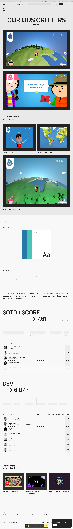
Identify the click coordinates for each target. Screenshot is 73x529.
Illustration (46, 275)
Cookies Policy (5, 522)
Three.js (5, 278)
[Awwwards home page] (26, 525)
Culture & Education (8, 275)
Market (25, 4)
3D (51, 275)
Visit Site (46, 525)
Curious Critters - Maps (42, 152)
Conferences (32, 514)
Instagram (47, 522)
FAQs (45, 512)
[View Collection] (13, 481)
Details (39, 525)
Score (42, 525)
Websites (4, 512)
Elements (4, 516)
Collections (4, 514)
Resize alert (5, 152)
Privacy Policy (15, 522)
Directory (13, 4)
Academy (18, 4)
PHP (68, 275)
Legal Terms (10, 522)
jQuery (56, 275)
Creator (30, 525)
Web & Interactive (31, 275)
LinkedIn (51, 522)
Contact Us (46, 516)
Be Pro (61, 4)
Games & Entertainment (19, 275)
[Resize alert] (19, 137)
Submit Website (66, 4)
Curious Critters (36, 20)
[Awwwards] (4, 4)
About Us (45, 514)
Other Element (18, 209)
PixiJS (19, 278)
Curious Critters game (8, 209)
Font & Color (34, 525)
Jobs (22, 4)
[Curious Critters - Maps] (53, 137)
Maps (51, 152)
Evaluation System (66, 320)
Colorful (39, 275)
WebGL (62, 275)
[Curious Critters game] (36, 181)
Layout (11, 152)
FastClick (25, 278)
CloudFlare (12, 278)
